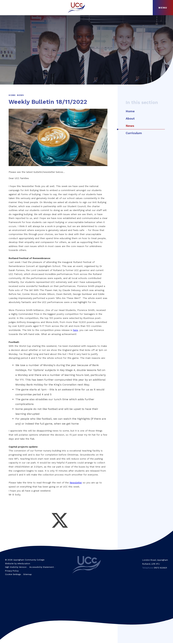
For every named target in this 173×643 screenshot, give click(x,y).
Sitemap (27, 574)
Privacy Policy (12, 571)
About (130, 118)
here (75, 330)
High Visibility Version (16, 567)
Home (12, 95)
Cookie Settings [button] (13, 574)
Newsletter (76, 482)
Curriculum (134, 133)
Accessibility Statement (41, 567)
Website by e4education (17, 563)
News (20, 95)
